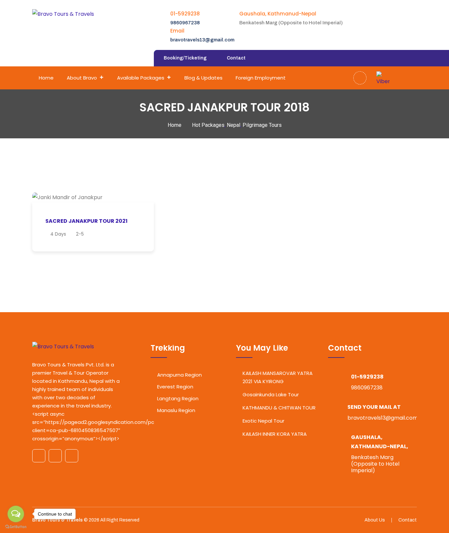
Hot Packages (208, 125)
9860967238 (185, 22)
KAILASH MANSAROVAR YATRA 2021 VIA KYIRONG (278, 377)
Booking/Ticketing (185, 58)
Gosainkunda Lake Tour (271, 394)
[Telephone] (409, 77)
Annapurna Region (179, 374)
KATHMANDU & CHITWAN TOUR (279, 407)
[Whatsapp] (396, 77)
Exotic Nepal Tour (263, 420)
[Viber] (383, 77)
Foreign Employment (261, 77)
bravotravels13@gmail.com (202, 39)
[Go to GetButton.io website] (15, 526)
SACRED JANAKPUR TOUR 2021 (86, 221)
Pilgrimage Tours (262, 125)
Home (46, 77)
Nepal (233, 125)
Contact (236, 58)
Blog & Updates (203, 77)
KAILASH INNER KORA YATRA (275, 433)
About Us (375, 520)
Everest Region (175, 386)
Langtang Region (178, 398)
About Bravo (82, 77)
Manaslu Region (176, 410)
